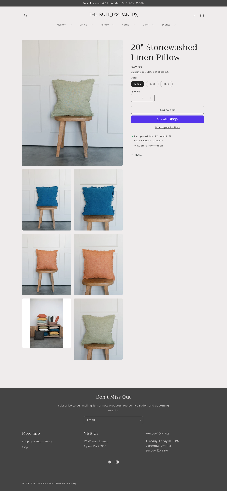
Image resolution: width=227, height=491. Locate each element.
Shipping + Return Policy (37, 441)
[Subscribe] (139, 420)
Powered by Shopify (66, 483)
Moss (137, 84)
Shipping (136, 71)
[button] (25, 15)
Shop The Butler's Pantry (43, 483)
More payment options (167, 127)
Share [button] (138, 154)
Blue (166, 84)
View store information (148, 145)
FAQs (25, 447)
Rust (154, 84)
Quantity (135, 91)
